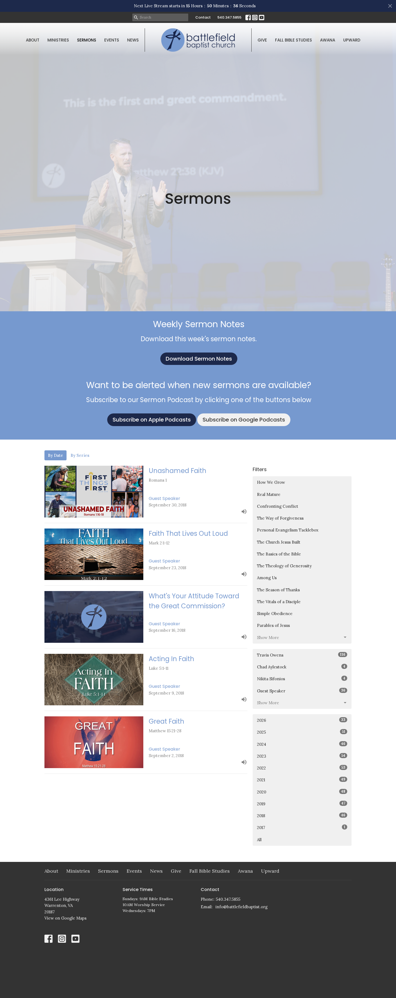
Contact (203, 17)
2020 (301, 792)
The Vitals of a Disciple (279, 601)
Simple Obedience (275, 613)
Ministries (58, 40)
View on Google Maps (65, 918)
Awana (327, 40)
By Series (80, 455)
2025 (301, 732)
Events (111, 40)
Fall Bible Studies (293, 40)
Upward (351, 40)
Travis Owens (301, 655)
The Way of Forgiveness (280, 518)
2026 (301, 720)
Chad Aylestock (301, 666)
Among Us (267, 577)
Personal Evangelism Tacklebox (287, 530)
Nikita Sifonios (301, 678)
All (259, 839)
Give (262, 40)
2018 (301, 815)
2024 (301, 744)
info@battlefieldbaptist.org (242, 906)
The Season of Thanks (278, 589)
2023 (301, 756)
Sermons (86, 40)
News (133, 40)
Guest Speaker (301, 690)
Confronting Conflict (277, 506)
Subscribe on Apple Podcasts (152, 419)
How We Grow (271, 482)
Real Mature (268, 494)
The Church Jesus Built (278, 542)
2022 (301, 768)
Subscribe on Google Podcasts (244, 419)
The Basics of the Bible (279, 554)
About (32, 40)
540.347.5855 (229, 17)
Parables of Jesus (273, 625)
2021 (301, 779)
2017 (301, 827)
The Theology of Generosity (284, 565)
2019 (301, 803)
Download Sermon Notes (199, 358)
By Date (55, 455)
